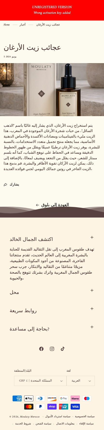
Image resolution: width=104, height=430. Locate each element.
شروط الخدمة (23, 424)
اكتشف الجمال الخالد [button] (31, 240)
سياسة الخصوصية (85, 416)
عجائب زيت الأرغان (48, 24)
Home (7, 24)
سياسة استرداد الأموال (57, 416)
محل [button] (14, 293)
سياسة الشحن (43, 424)
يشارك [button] (14, 185)
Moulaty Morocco (30, 416)
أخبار (22, 24)
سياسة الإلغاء (86, 424)
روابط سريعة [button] (23, 311)
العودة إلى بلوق (55, 205)
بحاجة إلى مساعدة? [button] (29, 329)
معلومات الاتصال (65, 424)
